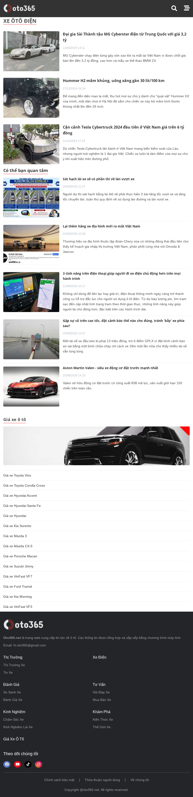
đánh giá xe (12, 700)
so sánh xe (12, 692)
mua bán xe (102, 700)
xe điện (99, 657)
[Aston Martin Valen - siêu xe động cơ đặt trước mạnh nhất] (31, 386)
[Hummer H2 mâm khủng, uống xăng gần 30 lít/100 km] (31, 97)
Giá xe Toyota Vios (17, 475)
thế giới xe (102, 727)
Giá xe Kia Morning (17, 596)
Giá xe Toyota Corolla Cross (24, 485)
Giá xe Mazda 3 (15, 536)
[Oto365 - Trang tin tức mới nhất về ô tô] (22, 8)
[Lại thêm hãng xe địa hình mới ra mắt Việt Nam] (31, 245)
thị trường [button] (12, 657)
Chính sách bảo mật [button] (59, 780)
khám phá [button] (101, 712)
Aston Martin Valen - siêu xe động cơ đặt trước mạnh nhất (110, 368)
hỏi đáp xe (101, 692)
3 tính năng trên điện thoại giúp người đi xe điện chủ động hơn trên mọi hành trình (122, 276)
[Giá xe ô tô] (96, 445)
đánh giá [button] (11, 685)
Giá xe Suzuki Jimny (18, 566)
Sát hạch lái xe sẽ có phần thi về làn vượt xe (98, 179)
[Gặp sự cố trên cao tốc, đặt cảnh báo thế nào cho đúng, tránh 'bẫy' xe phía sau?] (31, 339)
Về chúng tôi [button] (139, 780)
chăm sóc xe (13, 719)
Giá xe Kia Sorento (17, 526)
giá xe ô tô (13, 739)
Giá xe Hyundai (14, 516)
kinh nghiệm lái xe (18, 727)
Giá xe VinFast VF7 (17, 576)
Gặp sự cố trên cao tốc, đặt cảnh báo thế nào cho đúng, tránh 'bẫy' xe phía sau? (123, 323)
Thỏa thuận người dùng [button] (102, 780)
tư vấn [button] (99, 685)
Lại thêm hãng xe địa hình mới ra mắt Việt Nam (101, 226)
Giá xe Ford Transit (17, 586)
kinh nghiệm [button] (14, 712)
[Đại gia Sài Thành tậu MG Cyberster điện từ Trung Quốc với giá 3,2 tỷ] (31, 51)
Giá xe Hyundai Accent (20, 495)
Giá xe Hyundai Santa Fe (22, 506)
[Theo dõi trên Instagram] (38, 764)
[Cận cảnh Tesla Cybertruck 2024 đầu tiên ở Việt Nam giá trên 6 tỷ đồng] (31, 144)
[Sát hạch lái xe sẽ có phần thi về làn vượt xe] (31, 198)
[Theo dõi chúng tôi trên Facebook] (6, 764)
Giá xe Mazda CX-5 (17, 546)
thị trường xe (14, 665)
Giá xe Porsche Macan (20, 556)
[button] (177, 8)
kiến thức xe (103, 719)
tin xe (8, 672)
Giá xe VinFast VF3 (17, 607)
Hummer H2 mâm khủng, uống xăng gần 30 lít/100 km (114, 80)
